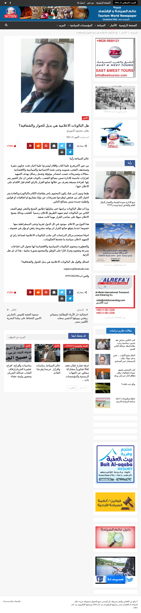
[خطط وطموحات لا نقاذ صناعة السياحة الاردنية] (102, 402)
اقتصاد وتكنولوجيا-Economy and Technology (75, 346)
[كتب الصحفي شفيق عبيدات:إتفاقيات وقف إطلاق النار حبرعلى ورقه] (102, 373)
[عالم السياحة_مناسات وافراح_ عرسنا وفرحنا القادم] (47, 353)
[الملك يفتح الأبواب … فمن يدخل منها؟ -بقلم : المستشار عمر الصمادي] (102, 359)
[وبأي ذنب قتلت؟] (102, 388)
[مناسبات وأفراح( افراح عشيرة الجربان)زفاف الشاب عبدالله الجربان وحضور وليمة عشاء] (18, 353)
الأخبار (113, 25)
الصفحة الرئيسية (103, 3)
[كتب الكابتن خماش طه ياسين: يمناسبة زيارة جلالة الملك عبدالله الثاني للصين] (102, 344)
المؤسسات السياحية (81, 25)
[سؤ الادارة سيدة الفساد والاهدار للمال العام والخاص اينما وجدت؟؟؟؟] (115, 185)
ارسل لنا (81, 3)
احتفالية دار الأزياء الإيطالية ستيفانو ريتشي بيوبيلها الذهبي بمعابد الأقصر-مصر (69, 318)
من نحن (90, 3)
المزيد (62, 25)
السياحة (101, 25)
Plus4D (17, 601)
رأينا (78, 118)
